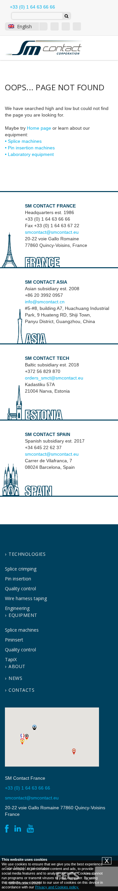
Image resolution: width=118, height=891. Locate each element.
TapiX (11, 659)
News (15, 678)
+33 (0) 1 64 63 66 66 (32, 7)
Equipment (23, 615)
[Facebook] (54, 26)
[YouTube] (77, 26)
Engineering (17, 608)
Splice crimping (20, 568)
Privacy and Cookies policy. (57, 887)
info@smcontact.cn (45, 301)
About (17, 666)
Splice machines (22, 629)
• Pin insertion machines (30, 147)
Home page (39, 128)
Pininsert (14, 639)
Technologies (27, 554)
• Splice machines (23, 141)
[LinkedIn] (66, 26)
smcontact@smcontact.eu (52, 232)
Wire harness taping (26, 598)
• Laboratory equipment (29, 154)
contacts (21, 689)
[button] (73, 751)
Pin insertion (18, 578)
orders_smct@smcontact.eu (54, 377)
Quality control (20, 588)
